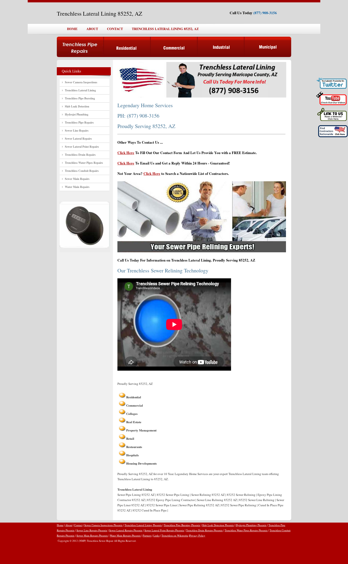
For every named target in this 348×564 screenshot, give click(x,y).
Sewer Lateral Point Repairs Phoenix (164, 530)
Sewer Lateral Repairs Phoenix (126, 530)
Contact (78, 525)
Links (156, 535)
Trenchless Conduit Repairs (82, 171)
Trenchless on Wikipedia (174, 535)
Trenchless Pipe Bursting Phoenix (182, 525)
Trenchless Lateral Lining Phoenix (143, 525)
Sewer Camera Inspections (81, 82)
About (68, 525)
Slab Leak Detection (77, 106)
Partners (147, 535)
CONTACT (115, 28)
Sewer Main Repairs (77, 179)
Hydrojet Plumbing (76, 114)
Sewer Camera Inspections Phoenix (103, 525)
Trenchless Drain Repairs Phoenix (204, 530)
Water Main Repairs (77, 187)
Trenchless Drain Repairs (80, 155)
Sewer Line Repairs (77, 131)
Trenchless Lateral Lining (80, 90)
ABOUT (92, 28)
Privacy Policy (197, 535)
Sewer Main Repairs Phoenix (92, 535)
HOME (72, 28)
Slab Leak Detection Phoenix (218, 525)
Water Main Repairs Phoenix (125, 535)
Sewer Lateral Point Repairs (82, 147)
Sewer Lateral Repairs (78, 139)
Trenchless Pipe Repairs (79, 122)
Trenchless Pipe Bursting (80, 98)
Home (60, 525)
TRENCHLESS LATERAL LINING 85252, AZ (165, 28)
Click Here (125, 152)
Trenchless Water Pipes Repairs (84, 163)
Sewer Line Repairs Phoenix (91, 530)
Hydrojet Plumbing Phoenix (251, 525)
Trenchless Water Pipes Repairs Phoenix (246, 530)
